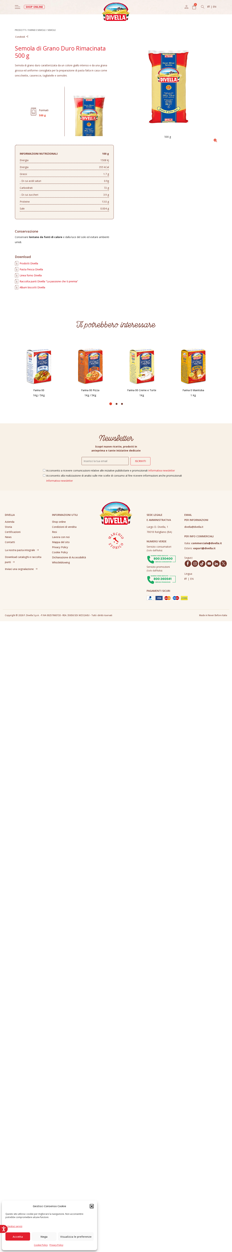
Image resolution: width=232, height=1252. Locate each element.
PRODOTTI (20, 30)
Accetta (18, 1236)
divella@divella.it (193, 527)
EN (214, 6)
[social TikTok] (202, 563)
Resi (54, 532)
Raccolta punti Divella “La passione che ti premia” (49, 281)
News (8, 537)
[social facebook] (188, 563)
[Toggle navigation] (17, 7)
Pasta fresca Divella (31, 269)
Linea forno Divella (31, 275)
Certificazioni (12, 532)
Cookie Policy (41, 1245)
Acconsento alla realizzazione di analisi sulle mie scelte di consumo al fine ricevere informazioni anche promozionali (114, 478)
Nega (44, 1236)
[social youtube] (209, 563)
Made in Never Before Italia (213, 615)
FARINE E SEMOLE (36, 30)
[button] (92, 1206)
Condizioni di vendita (64, 527)
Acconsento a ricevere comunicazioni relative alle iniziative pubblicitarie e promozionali (110, 470)
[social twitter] (223, 563)
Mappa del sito (61, 542)
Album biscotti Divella (32, 287)
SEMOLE (51, 30)
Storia (8, 527)
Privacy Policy (56, 1245)
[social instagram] (195, 563)
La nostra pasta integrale (20, 550)
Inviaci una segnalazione (19, 569)
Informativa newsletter (161, 470)
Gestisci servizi (14, 1226)
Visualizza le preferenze (76, 1236)
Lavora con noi (61, 537)
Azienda (9, 521)
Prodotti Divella (29, 263)
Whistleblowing (61, 562)
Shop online (59, 521)
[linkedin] (216, 564)
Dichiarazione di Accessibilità (69, 557)
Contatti (10, 542)
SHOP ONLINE (34, 7)
